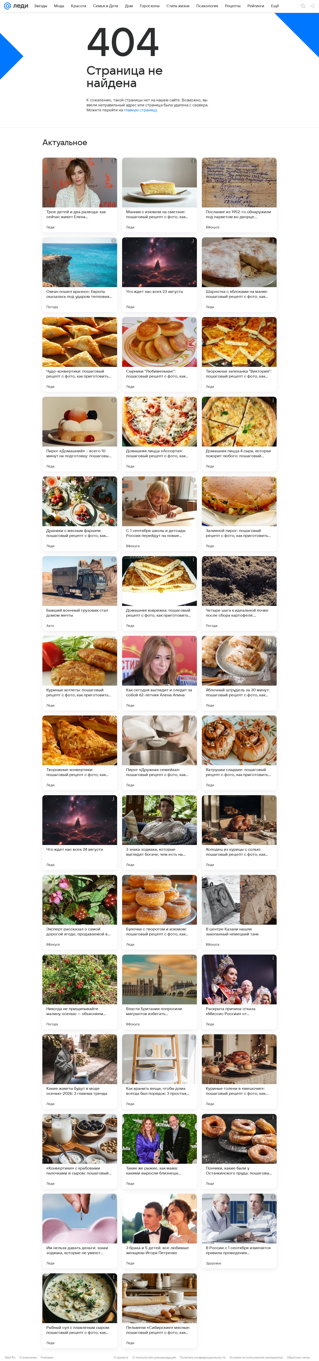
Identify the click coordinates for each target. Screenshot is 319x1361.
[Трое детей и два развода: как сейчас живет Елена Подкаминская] (79, 195)
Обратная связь (298, 1357)
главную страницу (140, 110)
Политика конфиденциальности (203, 1357)
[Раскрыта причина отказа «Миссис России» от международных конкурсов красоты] (239, 992)
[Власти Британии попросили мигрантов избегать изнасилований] (159, 992)
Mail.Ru (10, 1357)
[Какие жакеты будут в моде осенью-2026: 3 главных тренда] (79, 1071)
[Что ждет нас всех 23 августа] (159, 274)
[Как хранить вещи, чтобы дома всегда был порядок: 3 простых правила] (159, 1071)
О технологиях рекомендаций (154, 1357)
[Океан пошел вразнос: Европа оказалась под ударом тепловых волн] (79, 274)
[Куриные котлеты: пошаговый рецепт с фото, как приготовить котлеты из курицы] (79, 673)
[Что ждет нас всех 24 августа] (79, 832)
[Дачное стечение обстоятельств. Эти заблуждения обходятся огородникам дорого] (239, 1310)
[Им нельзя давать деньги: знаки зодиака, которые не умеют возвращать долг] (79, 1231)
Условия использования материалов (256, 1357)
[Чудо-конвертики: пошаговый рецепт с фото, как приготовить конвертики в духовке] (79, 354)
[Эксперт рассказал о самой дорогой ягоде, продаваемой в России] (79, 912)
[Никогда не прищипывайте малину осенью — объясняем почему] (79, 992)
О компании (28, 1357)
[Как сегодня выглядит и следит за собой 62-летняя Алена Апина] (159, 673)
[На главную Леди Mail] (19, 6)
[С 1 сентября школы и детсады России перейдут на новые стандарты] (159, 513)
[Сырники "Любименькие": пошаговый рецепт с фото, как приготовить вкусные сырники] (159, 354)
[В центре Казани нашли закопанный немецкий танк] (239, 912)
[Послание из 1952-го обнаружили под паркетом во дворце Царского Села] (239, 195)
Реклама (47, 1357)
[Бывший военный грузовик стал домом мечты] (79, 593)
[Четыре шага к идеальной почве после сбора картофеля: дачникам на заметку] (239, 593)
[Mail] (7, 6)
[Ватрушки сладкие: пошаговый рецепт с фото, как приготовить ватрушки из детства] (239, 752)
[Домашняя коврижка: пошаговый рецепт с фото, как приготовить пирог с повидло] (159, 593)
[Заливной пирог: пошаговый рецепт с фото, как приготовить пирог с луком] (239, 513)
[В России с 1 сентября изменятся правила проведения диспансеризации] (239, 1231)
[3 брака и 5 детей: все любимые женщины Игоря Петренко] (159, 1231)
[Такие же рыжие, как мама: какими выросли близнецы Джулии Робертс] (159, 1151)
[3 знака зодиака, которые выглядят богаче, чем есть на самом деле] (159, 832)
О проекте (121, 1357)
